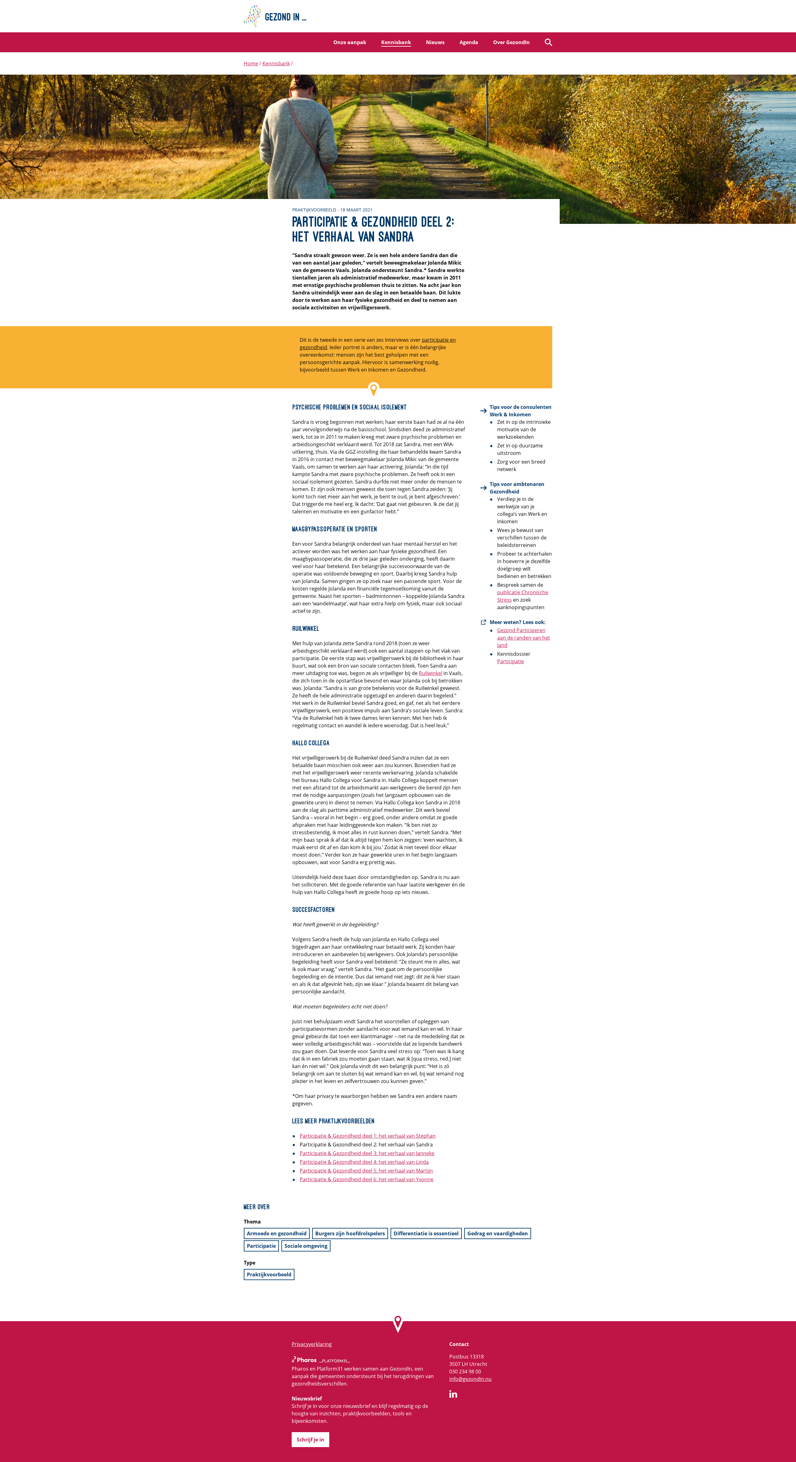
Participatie (510, 661)
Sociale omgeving (306, 1245)
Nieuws (435, 42)
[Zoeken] (548, 42)
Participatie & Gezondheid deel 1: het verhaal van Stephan (368, 1135)
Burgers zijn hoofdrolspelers (350, 1233)
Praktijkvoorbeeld (269, 1274)
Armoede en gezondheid (277, 1233)
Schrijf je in (310, 1439)
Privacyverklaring (312, 1344)
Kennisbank (396, 42)
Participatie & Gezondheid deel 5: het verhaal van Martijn (366, 1170)
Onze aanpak (349, 42)
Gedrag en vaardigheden (497, 1233)
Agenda (469, 42)
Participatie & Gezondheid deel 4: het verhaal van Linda (364, 1162)
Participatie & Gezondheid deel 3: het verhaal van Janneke (367, 1153)
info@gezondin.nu (470, 1379)
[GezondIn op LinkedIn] (453, 1395)
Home (251, 63)
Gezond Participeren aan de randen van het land (523, 638)
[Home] (398, 16)
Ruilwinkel (430, 673)
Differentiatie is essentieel (426, 1233)
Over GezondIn (511, 42)
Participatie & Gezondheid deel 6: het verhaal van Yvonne (366, 1179)
